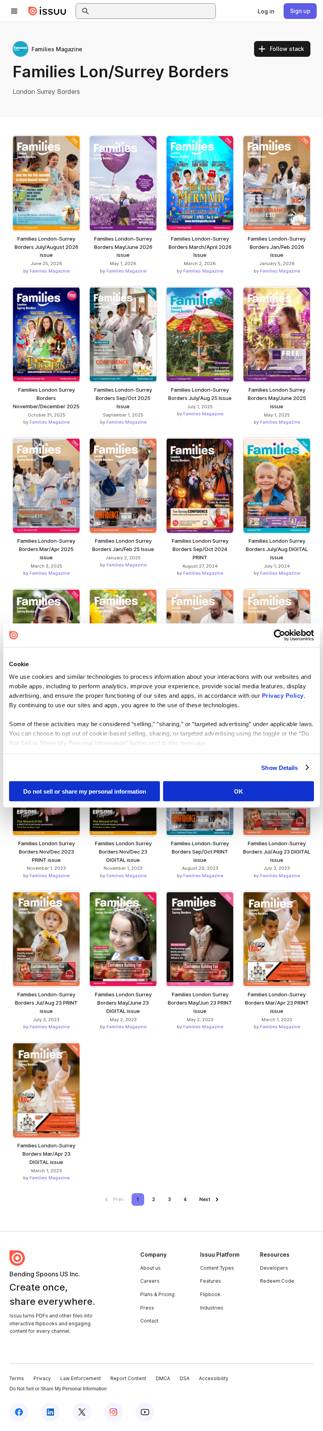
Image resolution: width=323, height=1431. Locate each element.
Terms (16, 1378)
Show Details (279, 767)
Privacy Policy (283, 695)
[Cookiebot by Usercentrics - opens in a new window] (279, 635)
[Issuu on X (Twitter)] (81, 1412)
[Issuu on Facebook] (18, 1412)
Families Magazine (50, 271)
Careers (150, 1281)
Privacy (42, 1378)
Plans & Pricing (157, 1294)
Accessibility (213, 1378)
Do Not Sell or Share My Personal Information (58, 1389)
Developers (274, 1268)
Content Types (217, 1268)
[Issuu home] (47, 11)
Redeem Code (277, 1281)
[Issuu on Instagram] (113, 1412)
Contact (149, 1321)
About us (150, 1268)
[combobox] (152, 11)
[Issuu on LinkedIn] (50, 1412)
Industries (211, 1308)
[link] (265, 11)
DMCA (163, 1378)
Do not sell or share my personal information (84, 791)
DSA (184, 1378)
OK (238, 791)
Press (147, 1308)
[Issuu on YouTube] (145, 1412)
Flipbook (210, 1294)
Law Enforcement (80, 1378)
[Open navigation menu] (14, 11)
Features (210, 1281)
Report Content (128, 1378)
